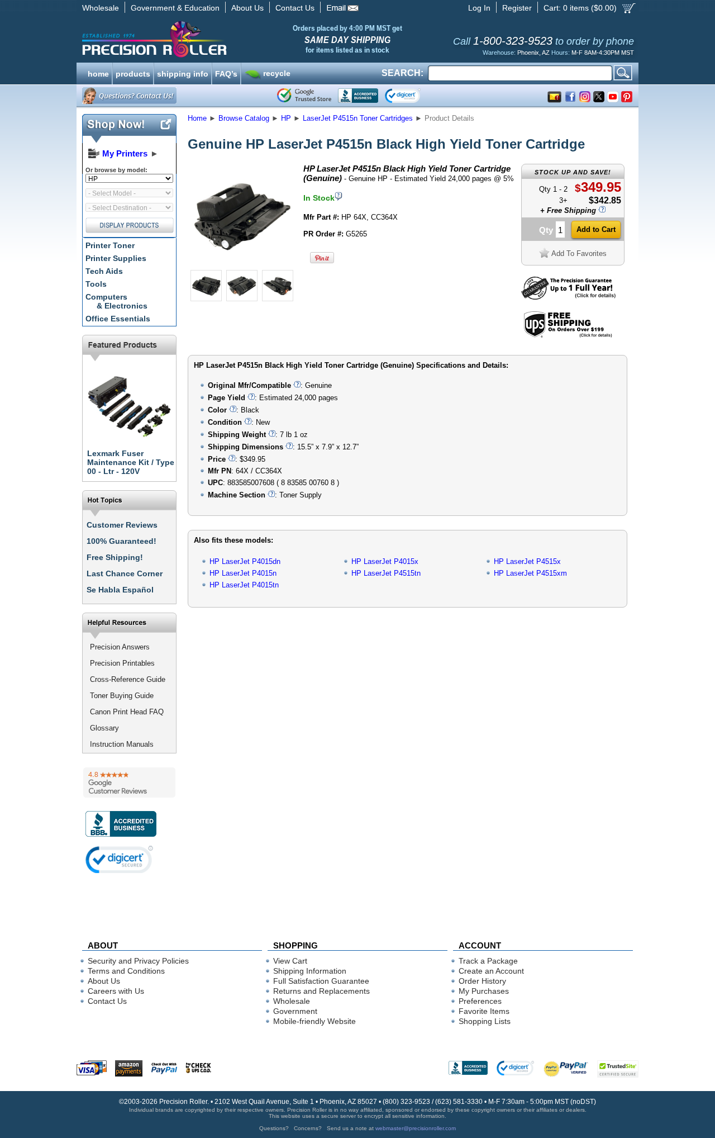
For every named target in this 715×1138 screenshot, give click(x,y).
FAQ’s (226, 72)
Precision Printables (122, 663)
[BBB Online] (358, 95)
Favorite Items (484, 1011)
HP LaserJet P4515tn (386, 573)
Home (197, 118)
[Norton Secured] (412, 95)
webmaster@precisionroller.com (415, 1128)
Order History (482, 980)
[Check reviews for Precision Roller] (129, 782)
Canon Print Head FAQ (127, 712)
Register (517, 7)
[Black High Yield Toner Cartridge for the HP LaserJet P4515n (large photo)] (241, 264)
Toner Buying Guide (122, 695)
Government (295, 1011)
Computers (116, 301)
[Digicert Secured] (119, 859)
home (98, 72)
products (133, 72)
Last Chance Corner (125, 573)
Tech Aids (104, 271)
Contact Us (294, 7)
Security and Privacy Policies (138, 960)
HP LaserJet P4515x (527, 561)
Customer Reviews (122, 524)
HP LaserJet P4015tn (244, 585)
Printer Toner (110, 245)
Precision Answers (120, 647)
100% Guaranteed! (121, 541)
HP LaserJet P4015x (384, 561)
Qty (546, 230)
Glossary (104, 728)
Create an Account (491, 970)
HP (286, 118)
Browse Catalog (243, 118)
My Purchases (484, 991)
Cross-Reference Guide (127, 679)
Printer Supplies (115, 258)
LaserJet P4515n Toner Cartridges (358, 118)
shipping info (182, 72)
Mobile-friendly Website (314, 1021)
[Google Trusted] (304, 95)
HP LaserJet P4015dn (244, 561)
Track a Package (488, 960)
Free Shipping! (115, 557)
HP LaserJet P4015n (243, 573)
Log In (479, 7)
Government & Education (175, 7)
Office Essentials (117, 318)
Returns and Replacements (321, 991)
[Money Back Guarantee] (568, 297)
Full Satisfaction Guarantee (321, 980)
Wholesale (100, 7)
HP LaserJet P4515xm (530, 573)
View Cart (290, 960)
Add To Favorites (579, 253)
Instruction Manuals (122, 744)
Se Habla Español (120, 589)
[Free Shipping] (567, 335)
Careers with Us (116, 991)
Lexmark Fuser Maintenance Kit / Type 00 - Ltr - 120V (130, 462)
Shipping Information (309, 970)
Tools (96, 283)
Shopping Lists (485, 1021)
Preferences (480, 1001)
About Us (247, 7)
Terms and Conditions (126, 970)
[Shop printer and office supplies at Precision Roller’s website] (213, 39)
